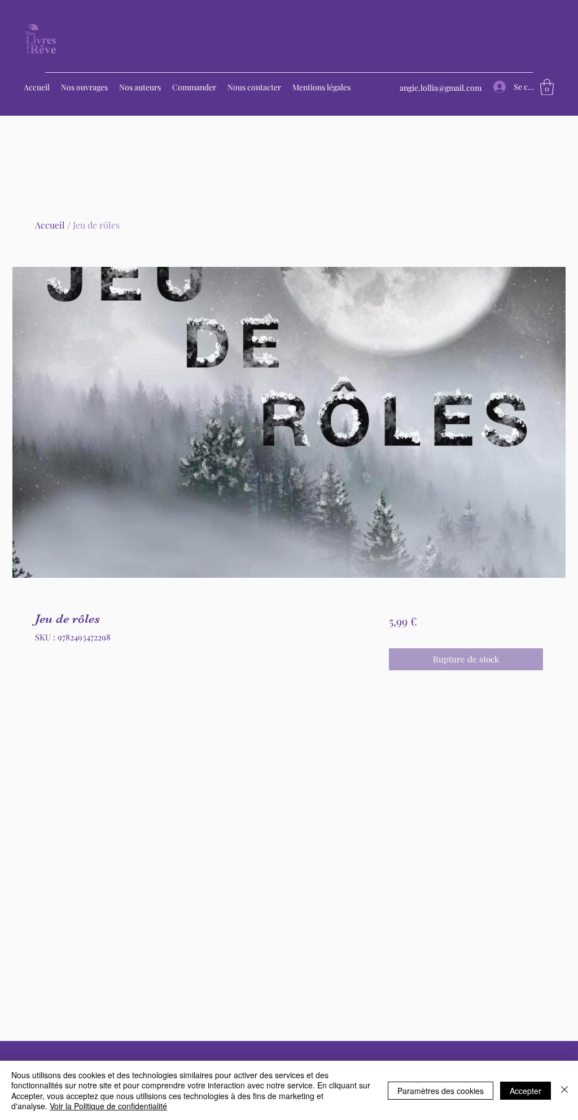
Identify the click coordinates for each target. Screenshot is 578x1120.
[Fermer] (564, 1090)
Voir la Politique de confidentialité (108, 1106)
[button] (547, 87)
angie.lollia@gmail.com (440, 87)
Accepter (525, 1090)
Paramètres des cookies (440, 1090)
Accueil (50, 225)
